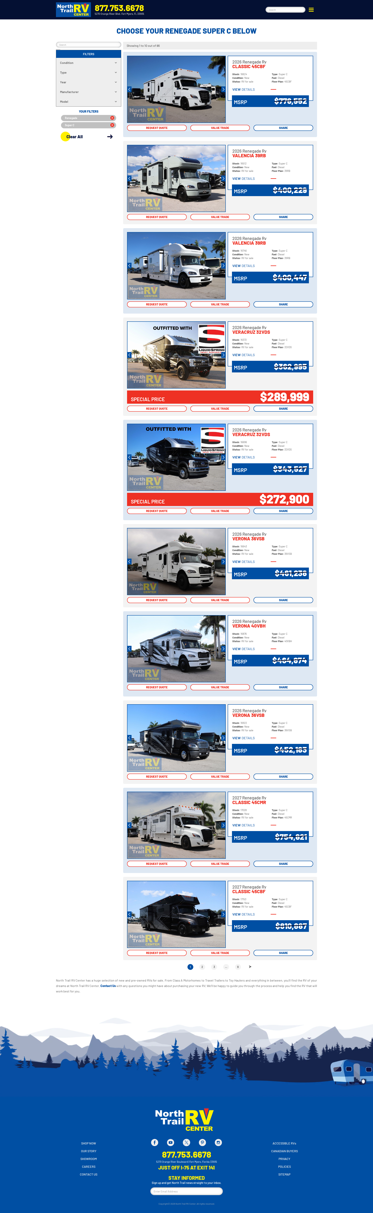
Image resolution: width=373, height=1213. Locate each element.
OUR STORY (88, 1151)
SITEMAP (284, 1174)
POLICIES (284, 1166)
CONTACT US (88, 1174)
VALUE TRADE (220, 128)
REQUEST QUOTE (157, 128)
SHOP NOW (88, 1143)
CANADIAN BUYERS (284, 1151)
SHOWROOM (88, 1159)
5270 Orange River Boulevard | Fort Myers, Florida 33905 (186, 1161)
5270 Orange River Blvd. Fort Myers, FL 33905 (119, 13)
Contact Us (108, 986)
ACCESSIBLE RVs (284, 1143)
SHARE (283, 128)
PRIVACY (284, 1159)
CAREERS (88, 1166)
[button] (311, 10)
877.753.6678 (119, 8)
